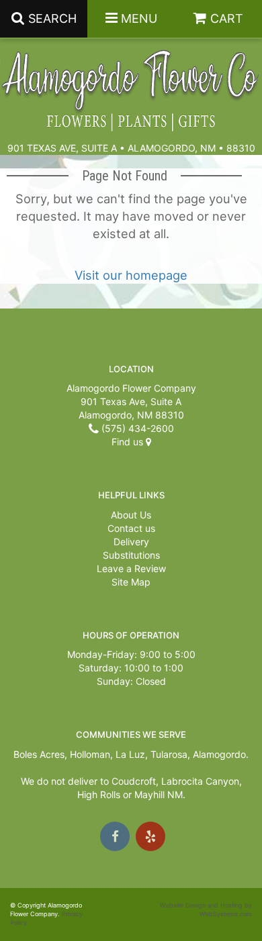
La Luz (130, 754)
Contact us (131, 528)
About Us (131, 514)
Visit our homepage (131, 275)
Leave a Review (131, 568)
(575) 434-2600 (136, 428)
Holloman (90, 754)
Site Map (131, 582)
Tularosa (168, 754)
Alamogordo (219, 754)
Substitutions (131, 555)
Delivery (131, 541)
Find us (129, 441)
